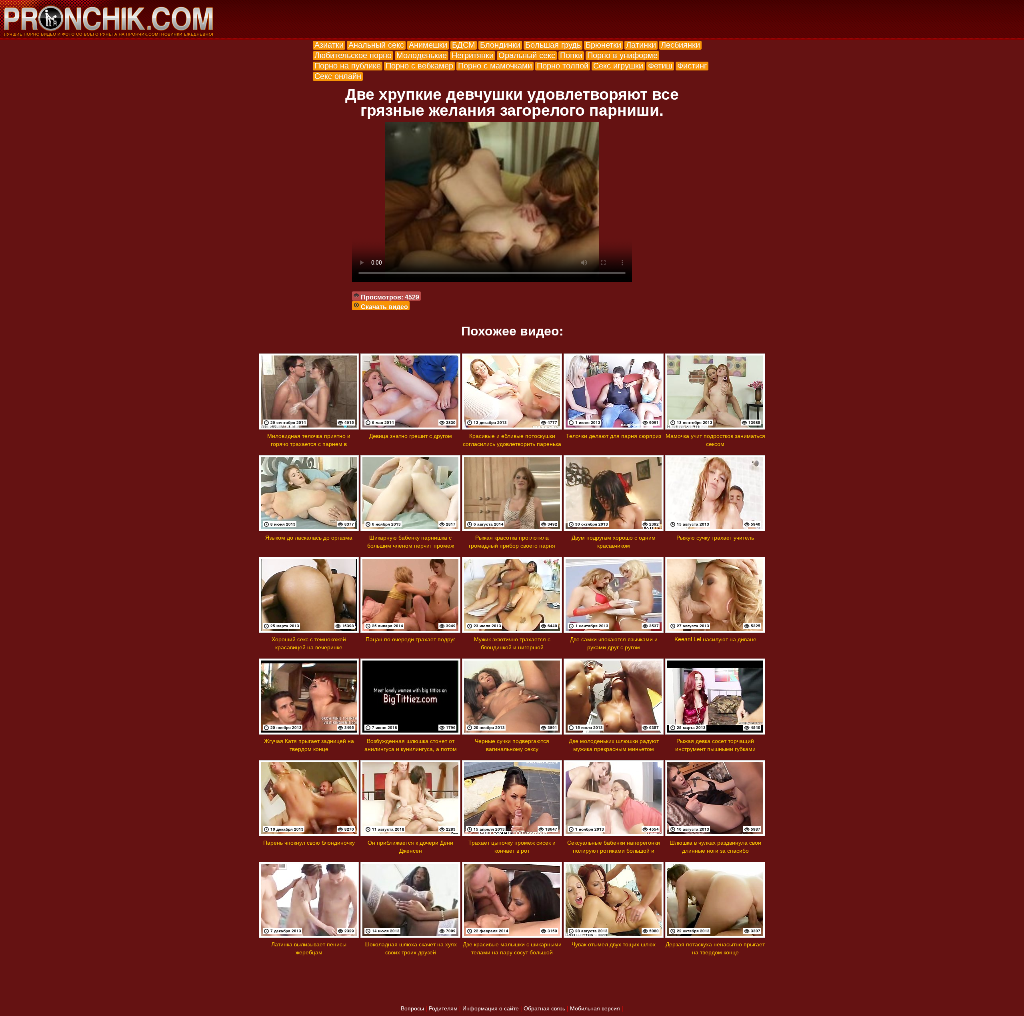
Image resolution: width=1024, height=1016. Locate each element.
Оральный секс (526, 54)
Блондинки (500, 44)
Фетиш (660, 65)
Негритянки (473, 54)
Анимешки (428, 44)
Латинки (641, 44)
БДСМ (463, 44)
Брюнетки (603, 44)
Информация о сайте (490, 1008)
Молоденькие (421, 54)
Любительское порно (353, 54)
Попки (571, 54)
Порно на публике (347, 65)
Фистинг (692, 65)
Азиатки (329, 44)
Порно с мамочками (495, 65)
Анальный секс (376, 44)
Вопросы (412, 1008)
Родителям (443, 1008)
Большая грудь (553, 44)
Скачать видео (384, 306)
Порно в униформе (622, 54)
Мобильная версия (595, 1008)
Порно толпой (562, 65)
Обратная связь (544, 1008)
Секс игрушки (618, 65)
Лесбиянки (680, 44)
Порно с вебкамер (419, 65)
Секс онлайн (337, 75)
